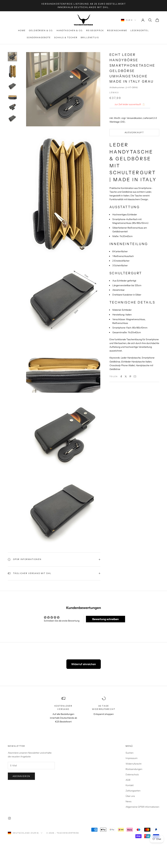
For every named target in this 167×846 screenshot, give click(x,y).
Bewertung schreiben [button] (105, 619)
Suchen (129, 752)
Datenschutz (132, 774)
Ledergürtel (139, 30)
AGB (128, 779)
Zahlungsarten (133, 790)
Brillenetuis (90, 37)
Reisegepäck (95, 30)
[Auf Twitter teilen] (125, 376)
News (128, 801)
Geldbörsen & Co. (41, 30)
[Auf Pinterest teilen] (130, 376)
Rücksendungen (134, 769)
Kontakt (130, 785)
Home (22, 30)
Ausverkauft (134, 132)
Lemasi (114, 92)
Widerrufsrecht (133, 763)
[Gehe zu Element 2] (12, 71)
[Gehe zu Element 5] (12, 106)
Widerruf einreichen (83, 664)
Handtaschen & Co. (70, 30)
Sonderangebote (39, 37)
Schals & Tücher (65, 37)
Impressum (131, 758)
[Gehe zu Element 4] (12, 96)
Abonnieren (21, 776)
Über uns (130, 796)
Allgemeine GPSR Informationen (142, 806)
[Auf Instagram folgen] (9, 818)
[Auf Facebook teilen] (121, 376)
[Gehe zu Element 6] (12, 118)
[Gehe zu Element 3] (12, 85)
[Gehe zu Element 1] (12, 56)
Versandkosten (134, 118)
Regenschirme (117, 30)
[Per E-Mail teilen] (135, 376)
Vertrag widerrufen (121, 37)
